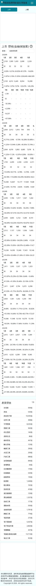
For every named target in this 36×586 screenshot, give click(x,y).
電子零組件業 (8, 526)
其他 (5, 412)
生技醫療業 (8, 469)
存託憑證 (7, 432)
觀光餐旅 (7, 485)
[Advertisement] (18, 27)
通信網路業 (8, 497)
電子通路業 (8, 522)
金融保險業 (8, 510)
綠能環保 (7, 477)
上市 (9, 9)
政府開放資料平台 (28, 574)
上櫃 (27, 9)
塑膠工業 (7, 428)
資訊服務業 (8, 493)
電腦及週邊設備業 (10, 534)
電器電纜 (7, 518)
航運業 (6, 481)
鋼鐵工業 (7, 514)
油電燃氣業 (8, 461)
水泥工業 (7, 452)
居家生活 (7, 436)
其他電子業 (8, 416)
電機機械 (7, 530)
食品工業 (7, 538)
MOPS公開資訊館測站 (10, 576)
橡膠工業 (7, 448)
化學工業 (7, 420)
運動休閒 (7, 505)
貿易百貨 (7, 489)
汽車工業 (7, 457)
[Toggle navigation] (32, 3)
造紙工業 (7, 501)
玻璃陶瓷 (7, 465)
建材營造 (7, 440)
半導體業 (7, 424)
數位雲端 (7, 444)
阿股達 (24, 2)
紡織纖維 (7, 473)
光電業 (6, 408)
